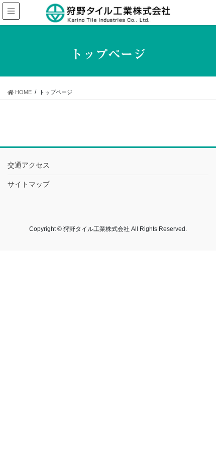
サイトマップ (29, 184)
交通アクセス (29, 165)
